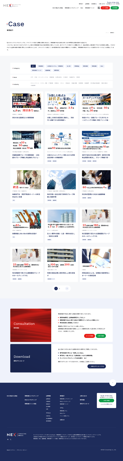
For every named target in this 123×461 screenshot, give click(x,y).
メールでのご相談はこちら (106, 404)
